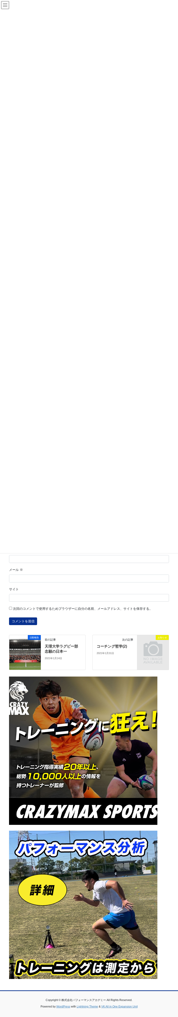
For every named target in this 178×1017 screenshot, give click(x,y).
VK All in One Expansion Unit (119, 1006)
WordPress (63, 1006)
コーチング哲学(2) (112, 646)
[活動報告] (25, 652)
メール (16, 570)
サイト (14, 589)
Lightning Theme (87, 1006)
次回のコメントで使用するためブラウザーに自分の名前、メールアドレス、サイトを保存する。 (83, 608)
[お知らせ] (153, 644)
